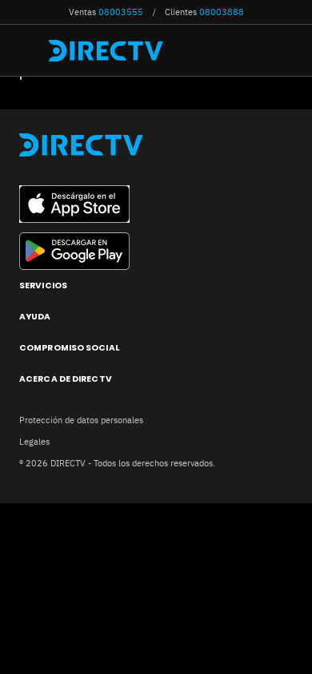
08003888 (221, 12)
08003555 (120, 12)
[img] (30, 50)
